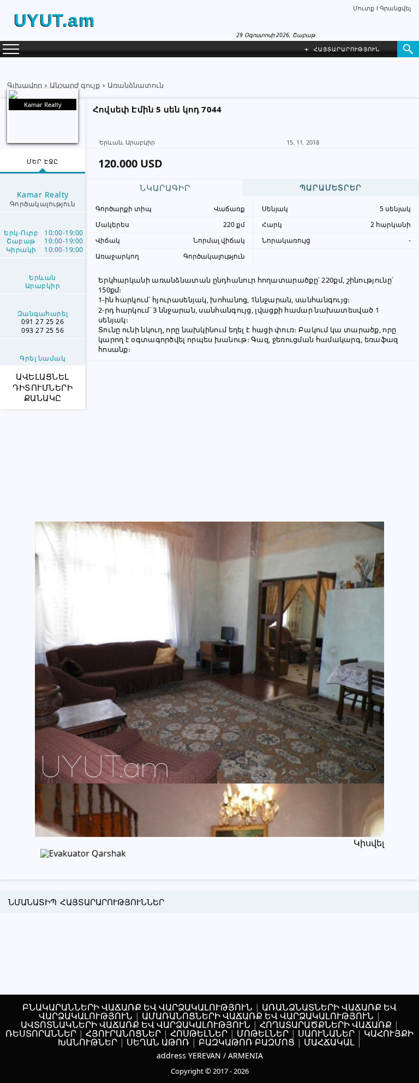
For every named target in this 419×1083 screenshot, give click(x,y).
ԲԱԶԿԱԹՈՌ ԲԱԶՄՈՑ (247, 1042)
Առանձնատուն (135, 85)
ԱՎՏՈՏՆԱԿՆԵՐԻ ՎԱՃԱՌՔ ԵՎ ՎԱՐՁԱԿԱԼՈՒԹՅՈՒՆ (135, 1025)
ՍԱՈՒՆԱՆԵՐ (326, 1033)
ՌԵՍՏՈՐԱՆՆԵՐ (40, 1033)
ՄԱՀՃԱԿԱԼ (329, 1042)
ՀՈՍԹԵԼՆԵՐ (199, 1033)
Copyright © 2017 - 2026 (210, 1071)
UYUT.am (54, 20)
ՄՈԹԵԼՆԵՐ (263, 1033)
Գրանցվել (395, 8)
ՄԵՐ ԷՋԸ (42, 161)
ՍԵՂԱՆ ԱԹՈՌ (158, 1042)
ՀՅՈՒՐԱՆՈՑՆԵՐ (123, 1033)
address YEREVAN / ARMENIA (210, 1055)
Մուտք (363, 8)
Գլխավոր (24, 85)
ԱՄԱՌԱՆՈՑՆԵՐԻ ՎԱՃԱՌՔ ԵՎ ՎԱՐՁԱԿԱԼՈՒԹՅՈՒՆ (258, 1016)
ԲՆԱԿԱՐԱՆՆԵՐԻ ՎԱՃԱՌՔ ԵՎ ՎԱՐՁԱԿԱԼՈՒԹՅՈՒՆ (137, 1007)
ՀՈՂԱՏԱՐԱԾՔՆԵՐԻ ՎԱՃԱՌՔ (326, 1025)
